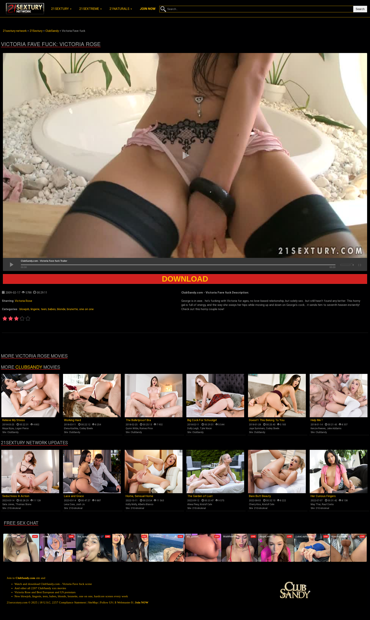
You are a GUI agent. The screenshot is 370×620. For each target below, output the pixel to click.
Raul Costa (328, 504)
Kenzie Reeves (318, 428)
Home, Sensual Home (139, 496)
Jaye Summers (257, 428)
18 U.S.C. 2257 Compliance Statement (63, 602)
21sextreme (89, 9)
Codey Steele (86, 428)
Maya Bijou (8, 428)
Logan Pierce (22, 428)
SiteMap (93, 602)
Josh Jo (80, 504)
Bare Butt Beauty (260, 496)
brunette (72, 309)
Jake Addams (334, 428)
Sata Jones (8, 504)
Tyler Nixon (206, 428)
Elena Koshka (71, 428)
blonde (61, 309)
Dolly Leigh (193, 428)
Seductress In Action (15, 496)
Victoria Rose (23, 301)
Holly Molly (131, 504)
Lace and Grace (74, 496)
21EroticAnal (14, 508)
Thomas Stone (23, 504)
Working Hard (72, 420)
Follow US (106, 602)
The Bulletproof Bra (138, 420)
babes (52, 309)
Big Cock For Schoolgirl (202, 420)
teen (44, 309)
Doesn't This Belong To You (266, 420)
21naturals (119, 9)
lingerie (35, 309)
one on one (86, 309)
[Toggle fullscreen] (359, 264)
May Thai (316, 504)
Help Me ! (316, 420)
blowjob (24, 309)
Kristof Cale (206, 504)
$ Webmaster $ (124, 602)
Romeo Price (146, 428)
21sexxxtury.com (17, 602)
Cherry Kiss (255, 504)
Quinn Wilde (132, 428)
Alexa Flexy (193, 504)
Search (360, 9)
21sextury (60, 9)
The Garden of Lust (200, 496)
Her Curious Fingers (323, 496)
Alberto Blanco (145, 504)
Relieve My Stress (13, 420)
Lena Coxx (69, 504)
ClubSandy (28, 367)
